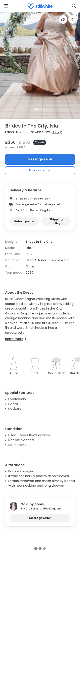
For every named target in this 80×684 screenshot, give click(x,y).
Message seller (40, 159)
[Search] (74, 6)
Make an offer (40, 170)
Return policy (24, 221)
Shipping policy (56, 221)
